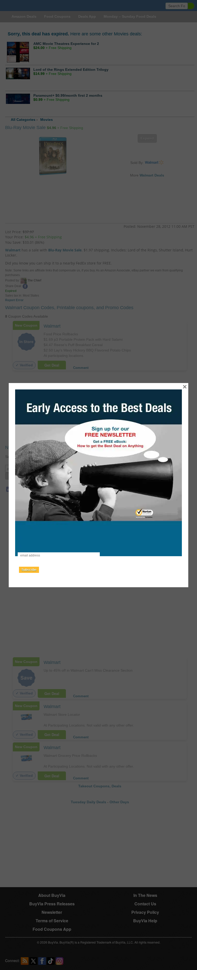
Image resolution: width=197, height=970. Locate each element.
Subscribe (29, 570)
